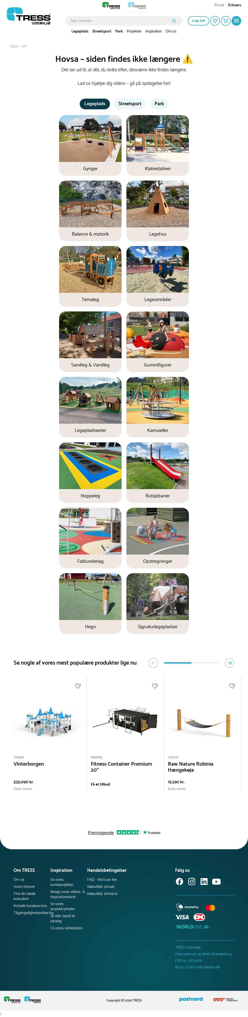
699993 (96, 757)
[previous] (153, 663)
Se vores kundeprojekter (62, 882)
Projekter (134, 31)
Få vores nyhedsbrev (66, 928)
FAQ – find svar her (102, 879)
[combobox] (120, 21)
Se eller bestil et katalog (62, 919)
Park (119, 31)
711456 (19, 757)
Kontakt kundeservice (30, 905)
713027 (173, 757)
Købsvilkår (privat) (101, 886)
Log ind (198, 20)
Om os (171, 31)
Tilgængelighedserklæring (32, 912)
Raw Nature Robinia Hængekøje (190, 767)
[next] (229, 663)
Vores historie (24, 886)
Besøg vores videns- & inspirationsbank (67, 894)
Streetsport (101, 31)
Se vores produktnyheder (62, 906)
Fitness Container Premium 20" (121, 767)
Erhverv (234, 5)
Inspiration (153, 31)
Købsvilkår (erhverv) (102, 893)
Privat (219, 5)
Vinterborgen (29, 764)
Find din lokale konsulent (25, 896)
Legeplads (79, 31)
